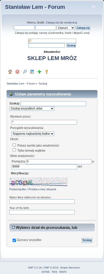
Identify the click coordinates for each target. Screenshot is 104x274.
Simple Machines (70, 267)
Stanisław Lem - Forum (35, 7)
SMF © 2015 (51, 267)
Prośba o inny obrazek (42, 189)
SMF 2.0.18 (35, 267)
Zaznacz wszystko (29, 240)
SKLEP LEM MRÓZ (52, 58)
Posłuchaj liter (17, 189)
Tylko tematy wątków (31, 150)
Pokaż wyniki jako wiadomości (38, 145)
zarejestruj (70, 22)
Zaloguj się (52, 22)
